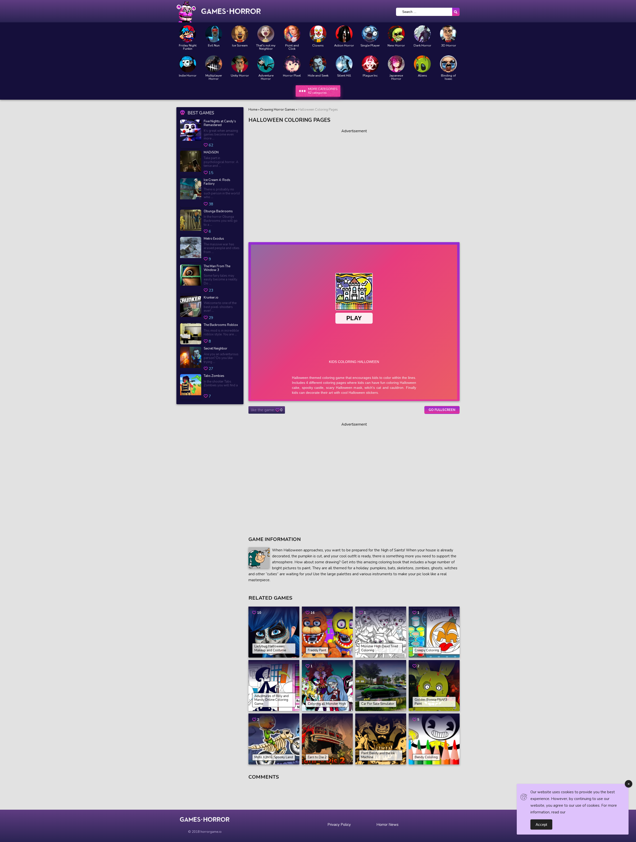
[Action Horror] (344, 33)
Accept (541, 824)
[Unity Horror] (239, 63)
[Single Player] (370, 33)
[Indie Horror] (187, 63)
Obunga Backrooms (218, 212)
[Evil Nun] (213, 33)
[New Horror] (396, 33)
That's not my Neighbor (266, 47)
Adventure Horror (266, 77)
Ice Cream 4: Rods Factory (217, 182)
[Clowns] (318, 33)
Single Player (370, 45)
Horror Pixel (292, 75)
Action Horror (344, 45)
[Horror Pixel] (291, 63)
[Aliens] (422, 63)
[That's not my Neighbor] (265, 33)
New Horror (396, 45)
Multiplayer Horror (213, 77)
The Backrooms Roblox (221, 325)
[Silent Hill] (344, 63)
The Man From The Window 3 (217, 268)
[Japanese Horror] (396, 63)
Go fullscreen (442, 410)
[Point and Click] (291, 33)
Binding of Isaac (448, 77)
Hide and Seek (318, 75)
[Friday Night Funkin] (187, 33)
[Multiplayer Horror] (213, 63)
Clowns (318, 45)
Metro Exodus (214, 239)
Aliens (422, 75)
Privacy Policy (339, 824)
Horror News (387, 824)
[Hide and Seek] (318, 63)
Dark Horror (422, 45)
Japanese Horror (396, 77)
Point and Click (292, 47)
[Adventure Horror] (265, 63)
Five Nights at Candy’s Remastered (220, 123)
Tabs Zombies (214, 376)
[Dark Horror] (422, 33)
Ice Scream (240, 45)
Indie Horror (188, 75)
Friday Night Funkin (188, 47)
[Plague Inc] (370, 63)
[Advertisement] (354, 183)
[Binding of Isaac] (448, 63)
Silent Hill (344, 75)
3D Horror (448, 45)
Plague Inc (370, 75)
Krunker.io (211, 298)
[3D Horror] (448, 33)
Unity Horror (240, 75)
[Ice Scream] (239, 33)
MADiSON (211, 153)
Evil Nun (214, 45)
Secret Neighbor (215, 349)
